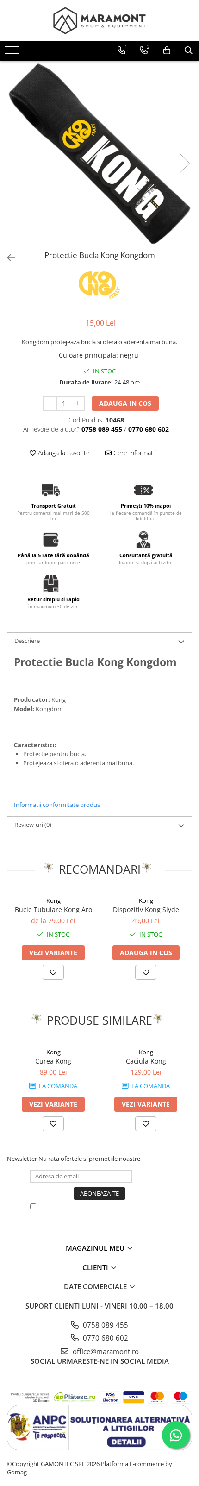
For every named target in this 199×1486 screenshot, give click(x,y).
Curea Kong (53, 1061)
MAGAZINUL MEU (96, 1248)
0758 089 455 (104, 1324)
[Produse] (13, 53)
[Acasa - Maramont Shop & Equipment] (99, 20)
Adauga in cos (125, 403)
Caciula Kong (146, 1061)
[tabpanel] (99, 153)
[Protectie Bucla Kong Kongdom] (99, 153)
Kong (53, 900)
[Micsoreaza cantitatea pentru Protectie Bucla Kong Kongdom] (50, 403)
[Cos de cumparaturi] (167, 50)
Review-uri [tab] (32, 824)
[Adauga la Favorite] (53, 972)
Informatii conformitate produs (57, 804)
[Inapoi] (7, 258)
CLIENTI (96, 1267)
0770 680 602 (104, 1337)
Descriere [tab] (27, 640)
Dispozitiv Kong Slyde (146, 909)
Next (184, 163)
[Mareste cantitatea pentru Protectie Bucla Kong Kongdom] (78, 403)
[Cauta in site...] (188, 50)
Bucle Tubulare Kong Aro (53, 909)
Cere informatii (134, 452)
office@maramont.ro (105, 1351)
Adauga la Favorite (63, 452)
